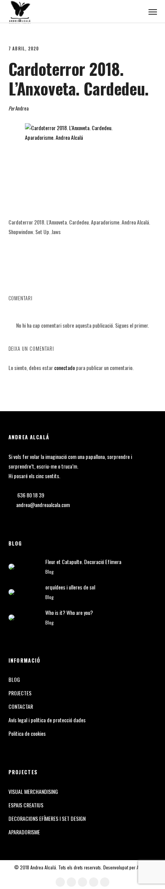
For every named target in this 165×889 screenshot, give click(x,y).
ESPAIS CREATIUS (25, 805)
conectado (64, 367)
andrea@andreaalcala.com (43, 505)
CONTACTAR (20, 706)
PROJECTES (19, 693)
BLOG (14, 679)
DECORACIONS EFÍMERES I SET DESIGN (47, 818)
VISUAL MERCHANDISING (33, 791)
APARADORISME (24, 832)
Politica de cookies (27, 733)
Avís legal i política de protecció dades (47, 720)
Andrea (22, 108)
